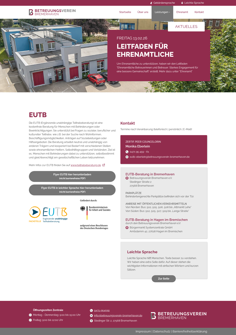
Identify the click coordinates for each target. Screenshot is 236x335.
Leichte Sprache (194, 2)
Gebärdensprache (164, 2)
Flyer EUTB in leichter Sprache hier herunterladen (72, 189)
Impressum (143, 331)
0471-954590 (102, 310)
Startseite (125, 12)
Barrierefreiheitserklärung (190, 331)
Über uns (142, 12)
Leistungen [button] (161, 12)
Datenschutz (161, 331)
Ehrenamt (182, 12)
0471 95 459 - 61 (139, 151)
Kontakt (199, 12)
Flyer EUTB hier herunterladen (72, 176)
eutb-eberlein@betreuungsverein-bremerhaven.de (160, 156)
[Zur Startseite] (52, 12)
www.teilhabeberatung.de (86, 165)
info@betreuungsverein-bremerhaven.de (118, 315)
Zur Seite (163, 278)
